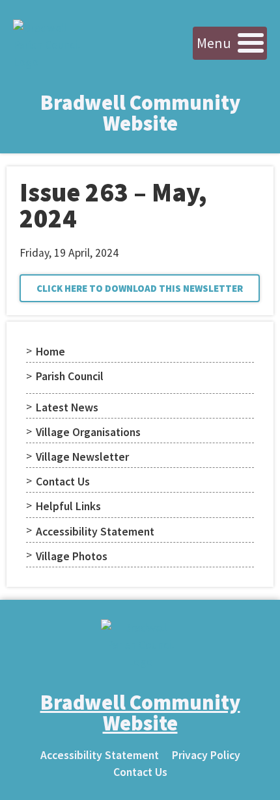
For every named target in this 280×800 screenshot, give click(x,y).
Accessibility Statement (95, 531)
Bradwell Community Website (140, 113)
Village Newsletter (82, 457)
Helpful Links (68, 506)
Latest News (67, 407)
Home (50, 351)
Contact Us (63, 481)
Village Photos (71, 556)
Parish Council (70, 376)
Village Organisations (88, 432)
